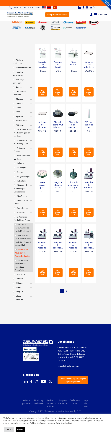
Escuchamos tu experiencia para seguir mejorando (73, 380)
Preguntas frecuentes (63, 402)
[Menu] (95, 14)
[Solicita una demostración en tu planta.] (55, 3)
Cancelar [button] (9, 429)
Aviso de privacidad (26, 402)
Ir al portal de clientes (57, 14)
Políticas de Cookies (38, 423)
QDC (79, 411)
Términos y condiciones (39, 402)
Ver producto (42, 92)
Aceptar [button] (20, 429)
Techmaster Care (75, 402)
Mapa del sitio (86, 403)
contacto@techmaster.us (68, 366)
